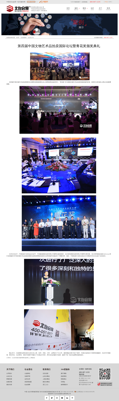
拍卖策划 (63, 376)
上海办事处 (46, 379)
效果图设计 (64, 384)
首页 (68, 8)
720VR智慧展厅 (75, 2)
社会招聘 (27, 384)
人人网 (30, 357)
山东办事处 (46, 376)
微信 (33, 357)
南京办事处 (46, 382)
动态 (92, 8)
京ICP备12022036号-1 (67, 391)
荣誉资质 (9, 379)
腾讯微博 (25, 357)
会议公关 (31, 37)
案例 (84, 8)
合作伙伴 (27, 379)
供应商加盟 (28, 382)
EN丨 (110, 2)
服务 (76, 8)
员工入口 (45, 384)
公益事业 (27, 373)
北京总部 (45, 373)
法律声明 (27, 376)
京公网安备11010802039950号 (85, 391)
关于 (100, 8)
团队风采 (9, 384)
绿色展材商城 (31, 2)
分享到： (9, 357)
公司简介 (9, 373)
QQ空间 (14, 357)
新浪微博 (19, 357)
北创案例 (23, 37)
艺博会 (63, 382)
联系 (108, 8)
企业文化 (9, 376)
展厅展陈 (63, 373)
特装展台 (63, 379)
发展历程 (9, 382)
